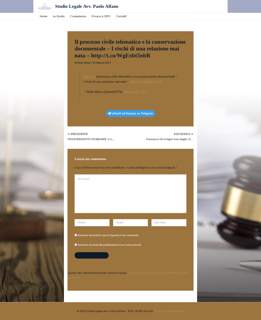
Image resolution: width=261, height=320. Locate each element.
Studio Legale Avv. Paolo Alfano (86, 6)
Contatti (121, 16)
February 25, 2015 (135, 91)
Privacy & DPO (101, 16)
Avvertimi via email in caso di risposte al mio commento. (108, 235)
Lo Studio (59, 16)
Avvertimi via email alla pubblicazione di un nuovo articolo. (110, 245)
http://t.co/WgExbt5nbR (145, 81)
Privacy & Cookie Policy (170, 311)
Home (43, 16)
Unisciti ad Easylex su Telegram (132, 113)
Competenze (78, 16)
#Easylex (89, 76)
